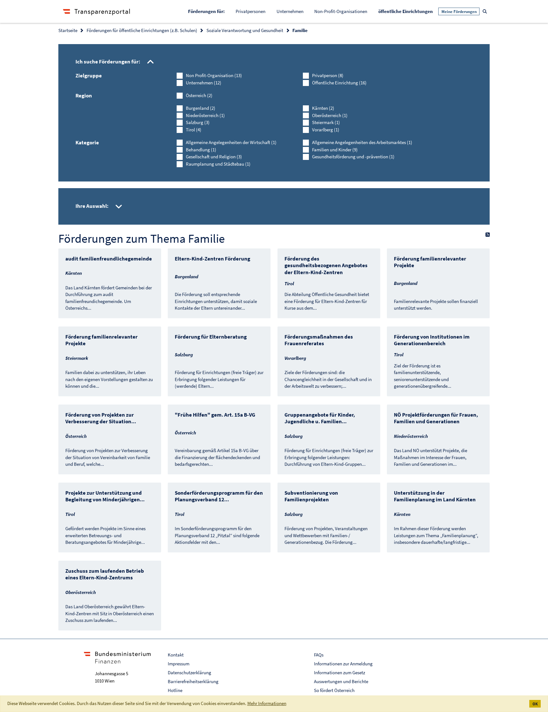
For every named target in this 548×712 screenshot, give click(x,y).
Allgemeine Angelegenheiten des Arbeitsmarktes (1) (362, 142)
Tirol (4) (193, 130)
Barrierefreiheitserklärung (193, 681)
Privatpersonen (250, 11)
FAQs (318, 655)
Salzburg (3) (198, 122)
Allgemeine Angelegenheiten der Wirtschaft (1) (231, 142)
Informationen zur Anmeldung (343, 664)
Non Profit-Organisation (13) (214, 75)
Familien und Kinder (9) (335, 150)
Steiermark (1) (326, 122)
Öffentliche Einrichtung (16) (339, 83)
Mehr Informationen (266, 703)
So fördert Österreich (334, 690)
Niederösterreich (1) (205, 115)
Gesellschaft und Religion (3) (214, 157)
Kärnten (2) (323, 108)
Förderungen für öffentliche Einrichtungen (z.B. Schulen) (142, 30)
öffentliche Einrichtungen (408, 11)
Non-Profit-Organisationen (340, 11)
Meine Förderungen (459, 11)
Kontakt (176, 655)
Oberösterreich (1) (330, 115)
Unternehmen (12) (203, 83)
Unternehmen (290, 11)
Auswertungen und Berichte (341, 681)
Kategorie (87, 142)
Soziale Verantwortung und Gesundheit (244, 30)
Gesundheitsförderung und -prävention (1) (353, 157)
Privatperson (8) (327, 75)
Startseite (67, 30)
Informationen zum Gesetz (339, 672)
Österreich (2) (199, 95)
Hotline (175, 690)
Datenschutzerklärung (189, 672)
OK (535, 704)
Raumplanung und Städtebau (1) (218, 164)
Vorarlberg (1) (325, 130)
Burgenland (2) (200, 108)
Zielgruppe (88, 75)
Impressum (178, 664)
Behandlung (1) (201, 150)
